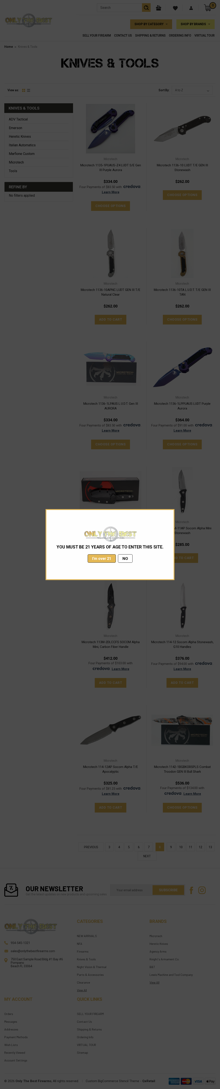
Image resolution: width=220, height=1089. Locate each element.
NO (125, 558)
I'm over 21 (101, 558)
